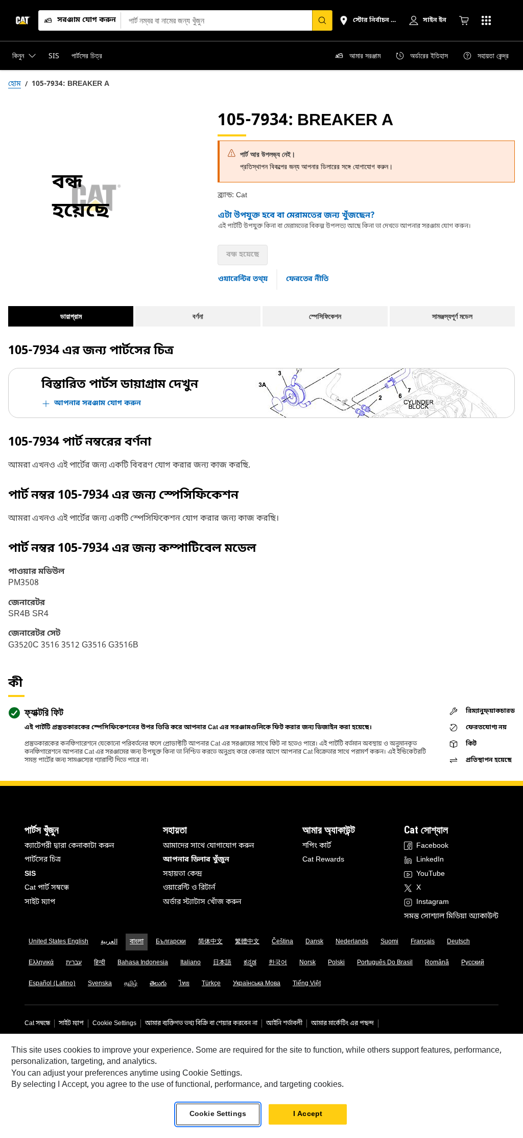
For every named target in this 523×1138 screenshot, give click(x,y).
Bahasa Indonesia (142, 963)
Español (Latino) (52, 984)
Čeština (282, 942)
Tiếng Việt (307, 984)
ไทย (184, 984)
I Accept (307, 1114)
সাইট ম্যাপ (40, 902)
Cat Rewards (323, 860)
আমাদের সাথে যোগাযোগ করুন (208, 846)
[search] (322, 20)
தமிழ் (130, 984)
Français (423, 942)
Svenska (100, 984)
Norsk (307, 963)
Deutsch (458, 942)
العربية (109, 942)
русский (472, 963)
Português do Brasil (385, 963)
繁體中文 (247, 942)
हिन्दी (99, 963)
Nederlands (352, 942)
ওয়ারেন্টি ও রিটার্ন (189, 888)
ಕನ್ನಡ (250, 963)
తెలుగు (158, 984)
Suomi (389, 942)
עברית (74, 963)
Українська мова (256, 984)
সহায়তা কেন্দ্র (182, 874)
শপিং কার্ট (316, 846)
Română (437, 963)
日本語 (222, 963)
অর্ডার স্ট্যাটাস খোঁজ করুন (202, 902)
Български (171, 942)
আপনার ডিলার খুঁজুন (196, 860)
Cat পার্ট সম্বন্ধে (47, 888)
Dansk (314, 942)
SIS (30, 874)
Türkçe (211, 984)
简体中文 (210, 942)
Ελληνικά (41, 963)
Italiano (190, 963)
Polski (336, 963)
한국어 (278, 963)
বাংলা (137, 942)
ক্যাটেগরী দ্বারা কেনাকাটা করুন (69, 846)
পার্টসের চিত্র (43, 860)
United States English (58, 942)
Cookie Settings (114, 1023)
